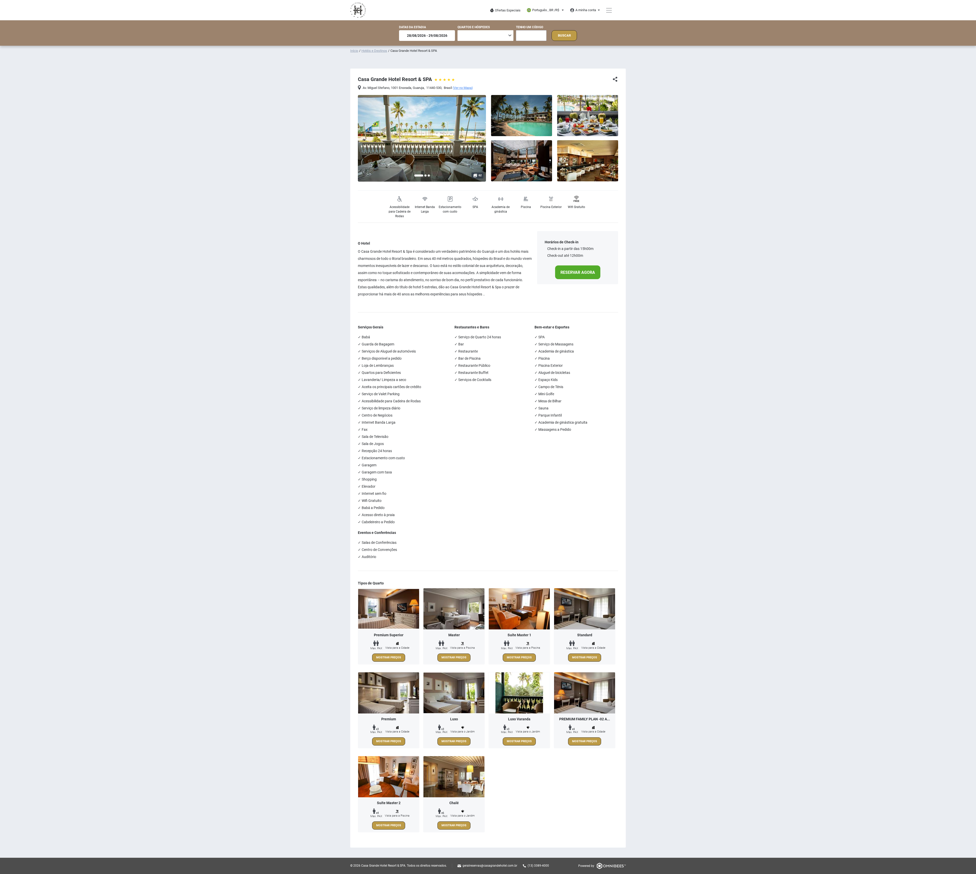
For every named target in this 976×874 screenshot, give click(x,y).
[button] (418, 175)
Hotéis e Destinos (374, 51)
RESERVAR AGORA (577, 272)
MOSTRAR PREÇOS (388, 657)
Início (354, 51)
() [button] (463, 88)
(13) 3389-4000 (538, 865)
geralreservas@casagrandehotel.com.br (490, 865)
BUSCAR (564, 35)
